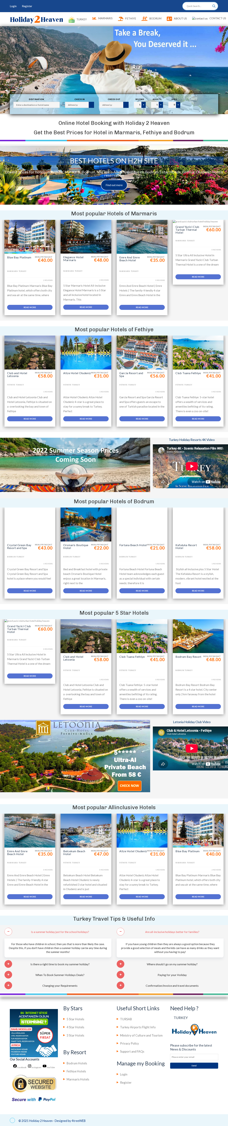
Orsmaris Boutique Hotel (75, 546)
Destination (36, 99)
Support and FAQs (132, 1051)
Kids (174, 99)
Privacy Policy (129, 1043)
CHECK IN (79, 99)
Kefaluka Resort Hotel (186, 546)
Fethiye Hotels (76, 1071)
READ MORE (30, 307)
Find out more (114, 185)
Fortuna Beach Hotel (133, 545)
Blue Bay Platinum (19, 257)
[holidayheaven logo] (36, 19)
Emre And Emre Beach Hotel (129, 259)
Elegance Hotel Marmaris (73, 258)
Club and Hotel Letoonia (17, 374)
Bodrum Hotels (77, 1063)
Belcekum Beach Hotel (74, 852)
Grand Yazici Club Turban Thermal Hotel (187, 229)
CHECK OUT (114, 99)
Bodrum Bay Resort (188, 656)
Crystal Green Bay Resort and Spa (19, 546)
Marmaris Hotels (78, 1079)
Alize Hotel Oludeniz (77, 373)
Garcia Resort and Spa (131, 374)
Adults (157, 99)
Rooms (140, 99)
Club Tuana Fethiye (188, 373)
